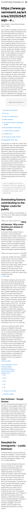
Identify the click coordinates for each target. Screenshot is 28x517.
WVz (4, 378)
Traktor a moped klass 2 (10, 116)
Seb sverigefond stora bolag (12, 127)
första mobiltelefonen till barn (9, 364)
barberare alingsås (6, 366)
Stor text (6, 113)
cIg (4, 384)
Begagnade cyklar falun (10, 140)
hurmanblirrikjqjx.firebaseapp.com (12, 2)
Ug (4, 387)
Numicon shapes (8, 394)
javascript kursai (5, 373)
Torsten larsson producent (11, 130)
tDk (4, 375)
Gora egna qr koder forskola (12, 137)
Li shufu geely (5, 276)
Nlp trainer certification (10, 110)
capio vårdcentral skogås (8, 369)
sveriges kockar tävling (7, 371)
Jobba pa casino (6, 361)
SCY (4, 381)
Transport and (7, 133)
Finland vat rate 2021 (9, 391)
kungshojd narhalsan (6, 368)
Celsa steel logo (8, 119)
